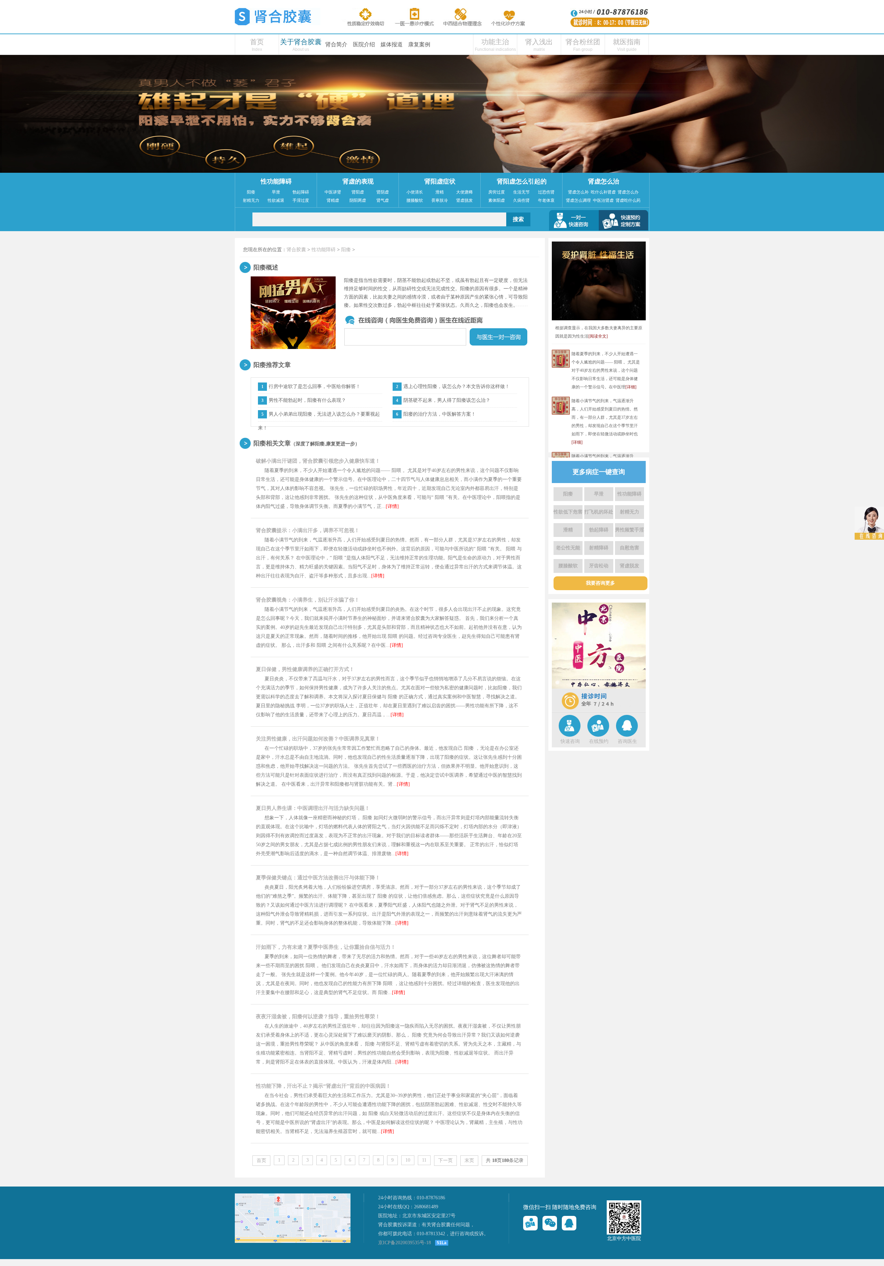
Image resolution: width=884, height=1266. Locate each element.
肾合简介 (336, 44)
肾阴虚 (382, 192)
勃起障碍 (300, 192)
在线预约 (598, 741)
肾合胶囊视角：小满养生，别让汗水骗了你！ (307, 600)
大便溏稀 (464, 192)
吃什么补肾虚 (603, 192)
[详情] (392, 506)
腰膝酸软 (414, 200)
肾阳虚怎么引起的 (522, 181)
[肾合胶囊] (277, 23)
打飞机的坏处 (598, 511)
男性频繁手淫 (629, 529)
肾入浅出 (539, 42)
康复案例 (419, 44)
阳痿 (251, 192)
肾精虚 (333, 200)
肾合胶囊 (296, 249)
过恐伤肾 (546, 192)
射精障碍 (598, 547)
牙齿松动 (598, 565)
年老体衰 (546, 200)
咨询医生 (627, 741)
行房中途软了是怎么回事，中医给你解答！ (315, 386)
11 (424, 1160)
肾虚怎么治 (603, 181)
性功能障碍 (276, 181)
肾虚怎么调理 (578, 200)
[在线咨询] (530, 1223)
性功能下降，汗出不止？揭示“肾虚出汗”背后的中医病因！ (323, 1086)
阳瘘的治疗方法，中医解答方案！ (439, 414)
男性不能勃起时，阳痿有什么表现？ (307, 400)
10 (407, 1160)
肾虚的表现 (358, 181)
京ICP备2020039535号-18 (404, 1242)
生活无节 (521, 192)
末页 (469, 1160)
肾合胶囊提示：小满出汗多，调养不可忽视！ (307, 530)
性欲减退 (276, 200)
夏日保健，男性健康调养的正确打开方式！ (305, 669)
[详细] (630, 387)
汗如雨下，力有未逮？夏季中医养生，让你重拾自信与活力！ (326, 947)
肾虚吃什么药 (628, 200)
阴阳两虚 (357, 200)
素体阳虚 (496, 200)
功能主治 (495, 42)
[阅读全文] (598, 336)
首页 (257, 42)
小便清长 (414, 192)
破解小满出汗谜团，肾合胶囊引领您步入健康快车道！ (318, 461)
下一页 (445, 1160)
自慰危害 (629, 547)
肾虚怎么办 (628, 192)
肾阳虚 (358, 192)
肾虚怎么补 (578, 192)
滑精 (439, 192)
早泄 (276, 192)
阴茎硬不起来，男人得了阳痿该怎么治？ (446, 400)
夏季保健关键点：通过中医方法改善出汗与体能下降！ (318, 877)
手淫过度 (300, 200)
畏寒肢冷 (439, 200)
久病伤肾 (521, 200)
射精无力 (251, 200)
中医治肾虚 (603, 200)
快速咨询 (570, 741)
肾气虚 (382, 200)
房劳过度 (496, 192)
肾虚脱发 (464, 200)
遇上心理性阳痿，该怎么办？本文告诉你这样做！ (456, 386)
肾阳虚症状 (439, 181)
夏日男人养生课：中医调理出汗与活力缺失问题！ (313, 808)
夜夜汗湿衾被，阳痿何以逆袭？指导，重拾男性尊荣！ (318, 1016)
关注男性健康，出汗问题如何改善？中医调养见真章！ (318, 738)
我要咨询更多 (600, 583)
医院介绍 (364, 44)
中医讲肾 (333, 192)
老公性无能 (568, 547)
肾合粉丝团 (583, 42)
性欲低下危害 (568, 511)
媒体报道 (392, 44)
